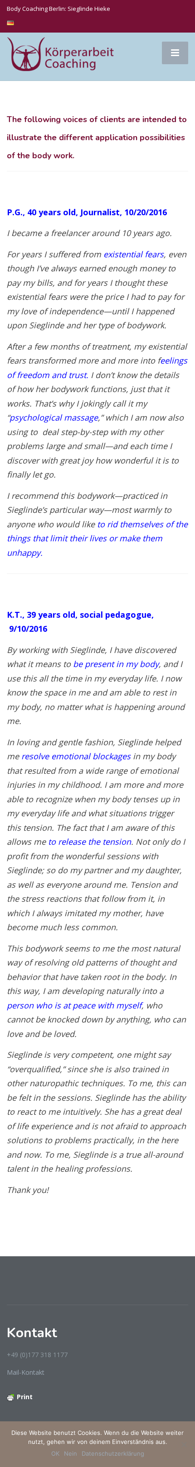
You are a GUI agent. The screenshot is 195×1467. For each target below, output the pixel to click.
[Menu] (175, 53)
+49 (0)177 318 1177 (37, 1354)
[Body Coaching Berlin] (61, 56)
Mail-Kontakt (25, 1372)
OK (55, 1453)
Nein (70, 1453)
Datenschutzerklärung (113, 1453)
